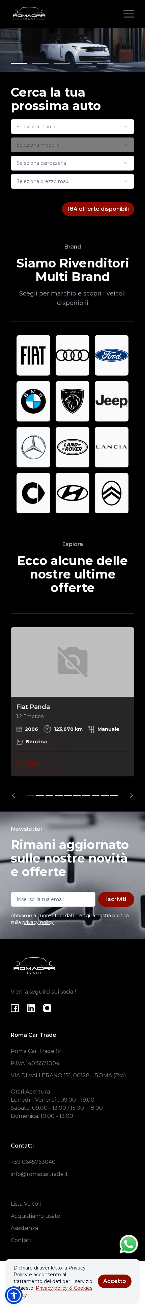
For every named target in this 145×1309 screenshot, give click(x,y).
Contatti (22, 1240)
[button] (14, 1295)
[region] (72, 712)
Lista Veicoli (26, 1204)
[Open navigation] (128, 13)
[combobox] (72, 126)
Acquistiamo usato (35, 1216)
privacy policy (38, 922)
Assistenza (24, 1228)
